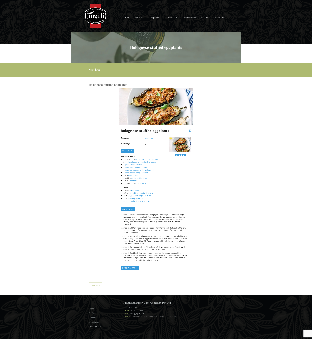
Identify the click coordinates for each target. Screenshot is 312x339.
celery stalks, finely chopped (136, 173)
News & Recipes (95, 326)
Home (128, 17)
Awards (204, 17)
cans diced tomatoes (139, 178)
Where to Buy (173, 17)
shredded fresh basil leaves (141, 193)
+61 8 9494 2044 (136, 311)
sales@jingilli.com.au (138, 314)
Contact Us (219, 17)
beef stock (134, 181)
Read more (95, 285)
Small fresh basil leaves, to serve (136, 201)
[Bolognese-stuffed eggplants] (156, 89)
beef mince (132, 175)
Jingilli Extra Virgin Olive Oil (146, 159)
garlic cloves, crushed (133, 164)
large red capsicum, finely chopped (139, 170)
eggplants (135, 190)
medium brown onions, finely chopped (140, 162)
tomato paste (140, 183)
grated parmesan (135, 198)
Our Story (139, 17)
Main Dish (149, 138)
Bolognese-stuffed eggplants (108, 85)
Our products (155, 17)
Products (92, 318)
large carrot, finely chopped (136, 167)
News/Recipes (190, 17)
